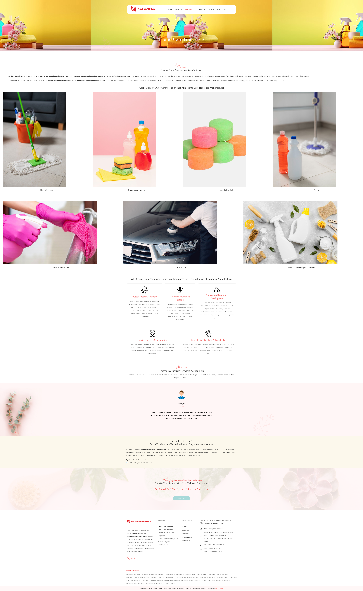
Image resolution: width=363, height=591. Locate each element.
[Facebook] (133, 558)
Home (170, 9)
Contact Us (227, 9)
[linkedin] (128, 558)
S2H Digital (219, 588)
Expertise (202, 9)
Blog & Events (214, 9)
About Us (178, 9)
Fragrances (189, 9)
